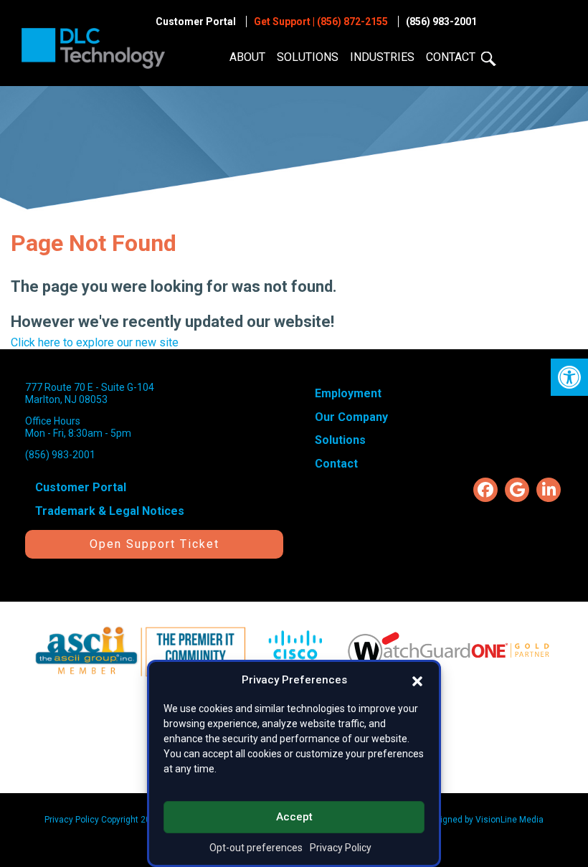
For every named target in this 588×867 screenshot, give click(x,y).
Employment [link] (348, 393)
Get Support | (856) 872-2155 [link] (321, 21)
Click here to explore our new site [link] (95, 342)
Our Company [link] (351, 417)
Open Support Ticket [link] (154, 544)
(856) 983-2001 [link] (441, 21)
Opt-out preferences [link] (256, 847)
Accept (294, 816)
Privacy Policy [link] (340, 847)
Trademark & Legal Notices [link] (109, 511)
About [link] (247, 57)
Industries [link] (382, 57)
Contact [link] (450, 57)
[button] (417, 680)
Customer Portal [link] (196, 21)
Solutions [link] (307, 57)
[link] (569, 377)
